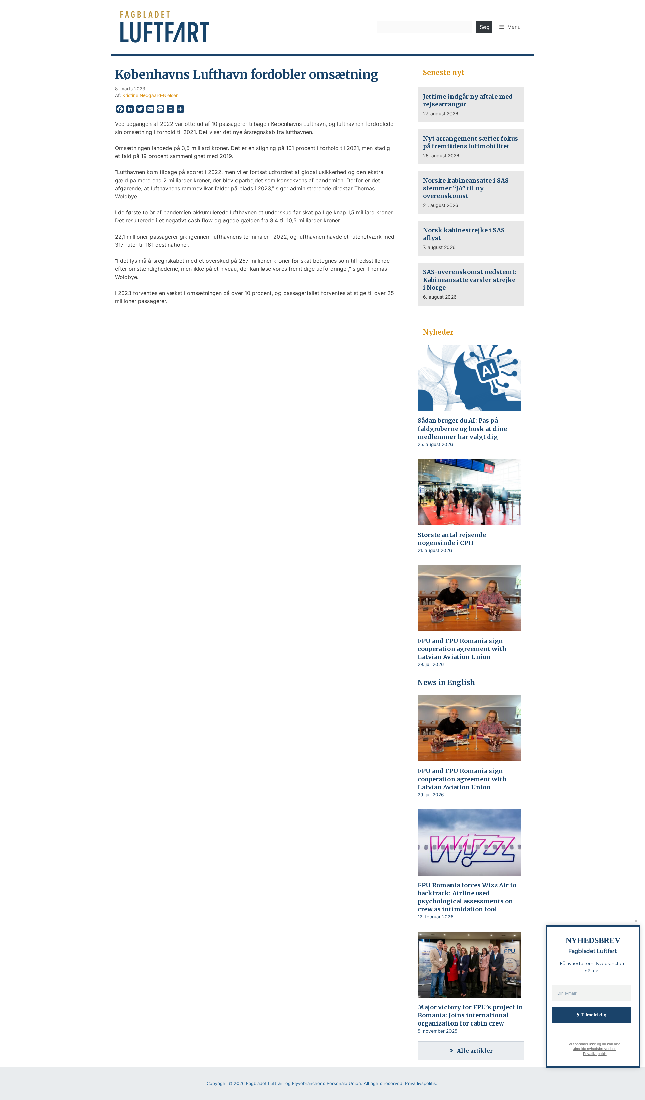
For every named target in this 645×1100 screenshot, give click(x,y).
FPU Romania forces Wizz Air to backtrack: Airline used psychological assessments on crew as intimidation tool (467, 897)
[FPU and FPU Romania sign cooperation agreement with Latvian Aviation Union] (469, 626)
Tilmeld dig (594, 1014)
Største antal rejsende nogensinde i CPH (452, 539)
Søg (485, 26)
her (612, 1049)
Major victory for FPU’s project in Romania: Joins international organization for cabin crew (470, 1015)
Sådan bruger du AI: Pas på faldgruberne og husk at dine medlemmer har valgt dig (462, 429)
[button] (509, 27)
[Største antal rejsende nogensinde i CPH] (469, 520)
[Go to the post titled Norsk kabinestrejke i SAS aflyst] (471, 238)
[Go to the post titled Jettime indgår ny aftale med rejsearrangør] (471, 104)
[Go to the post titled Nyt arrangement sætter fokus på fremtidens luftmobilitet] (471, 146)
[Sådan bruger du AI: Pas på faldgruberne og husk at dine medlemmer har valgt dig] (469, 406)
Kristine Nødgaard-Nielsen (150, 95)
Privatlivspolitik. (421, 1083)
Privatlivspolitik (594, 1053)
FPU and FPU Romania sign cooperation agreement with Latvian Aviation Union (462, 649)
